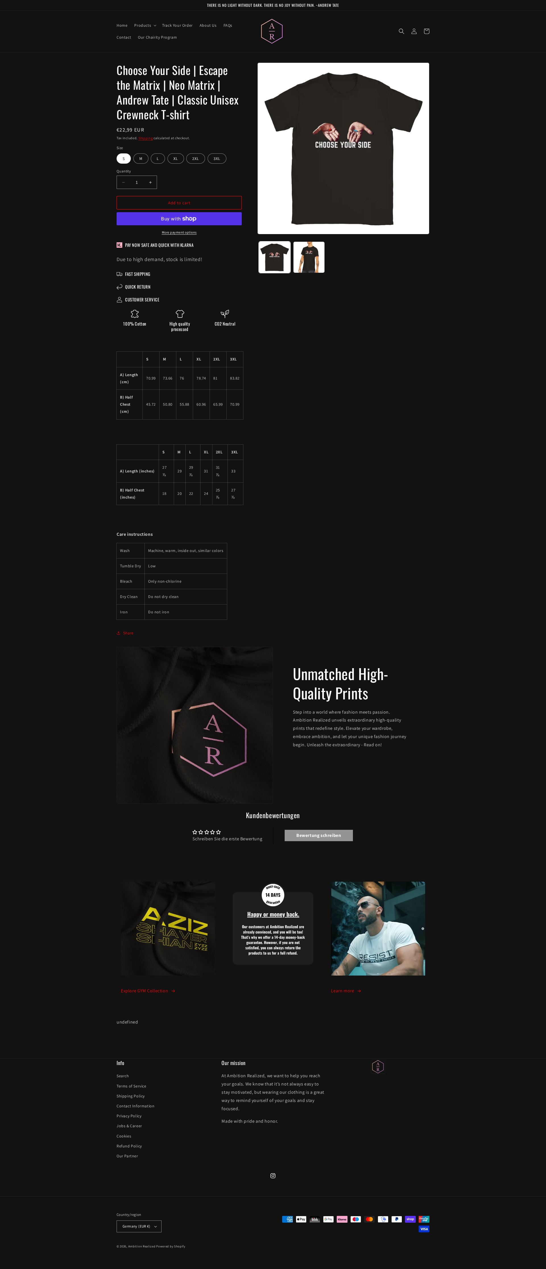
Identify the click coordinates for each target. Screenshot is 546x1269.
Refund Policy (129, 1146)
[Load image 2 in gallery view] (309, 257)
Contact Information (135, 1105)
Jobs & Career (129, 1125)
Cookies (124, 1136)
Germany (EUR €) (136, 1226)
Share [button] (128, 632)
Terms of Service (131, 1086)
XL (175, 158)
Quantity (124, 171)
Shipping (145, 138)
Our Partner (127, 1155)
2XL (195, 158)
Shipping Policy (131, 1096)
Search (123, 1075)
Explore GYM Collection (144, 991)
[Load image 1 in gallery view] (274, 257)
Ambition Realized (142, 1246)
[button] (145, 25)
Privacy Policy (129, 1115)
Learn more (342, 991)
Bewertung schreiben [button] (318, 835)
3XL (217, 158)
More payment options (179, 232)
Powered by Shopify (170, 1246)
